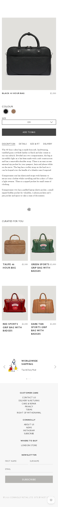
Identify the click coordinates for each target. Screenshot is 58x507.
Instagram (29, 430)
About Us (29, 424)
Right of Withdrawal (29, 412)
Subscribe (29, 433)
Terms (29, 409)
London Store (29, 445)
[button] (6, 111)
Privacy (29, 406)
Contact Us (29, 397)
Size (4, 118)
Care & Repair (29, 403)
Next (54, 366)
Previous (3, 366)
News (29, 427)
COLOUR (7, 106)
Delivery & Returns (29, 400)
